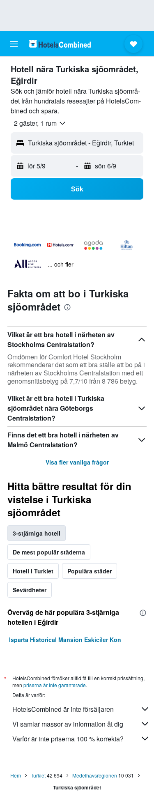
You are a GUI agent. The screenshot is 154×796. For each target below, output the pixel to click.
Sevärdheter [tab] (29, 590)
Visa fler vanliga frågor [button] (77, 462)
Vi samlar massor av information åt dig (67, 724)
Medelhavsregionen (94, 775)
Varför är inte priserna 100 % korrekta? (68, 738)
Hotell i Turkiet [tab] (33, 571)
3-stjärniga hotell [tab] (36, 533)
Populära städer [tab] (89, 571)
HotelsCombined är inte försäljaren (63, 709)
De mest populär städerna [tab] (49, 552)
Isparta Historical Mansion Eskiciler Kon (65, 639)
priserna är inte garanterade (54, 684)
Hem (15, 775)
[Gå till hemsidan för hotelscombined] (60, 44)
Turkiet (38, 775)
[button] (14, 44)
